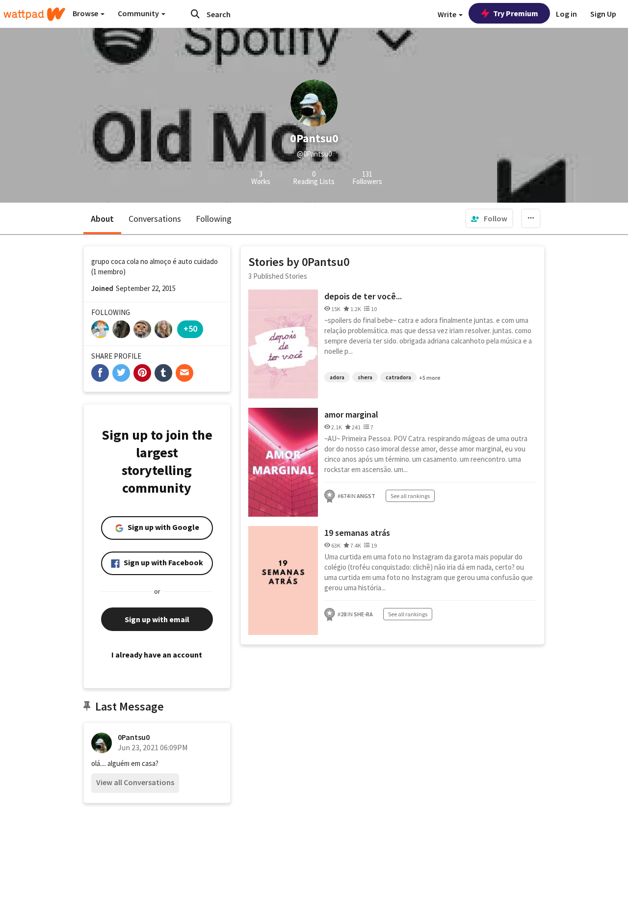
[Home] (34, 14)
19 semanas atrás (357, 532)
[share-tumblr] (163, 373)
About (102, 218)
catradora (398, 377)
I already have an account (156, 654)
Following (214, 218)
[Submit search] (195, 14)
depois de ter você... (363, 296)
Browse (86, 13)
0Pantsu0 (134, 737)
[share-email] (184, 373)
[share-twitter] (121, 373)
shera (365, 377)
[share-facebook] (100, 373)
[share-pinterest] (142, 373)
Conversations (155, 218)
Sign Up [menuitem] (603, 14)
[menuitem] (489, 218)
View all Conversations (135, 782)
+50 (190, 328)
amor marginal (351, 414)
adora (337, 377)
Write (448, 14)
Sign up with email (157, 619)
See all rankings (410, 496)
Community (139, 13)
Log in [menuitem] (566, 14)
